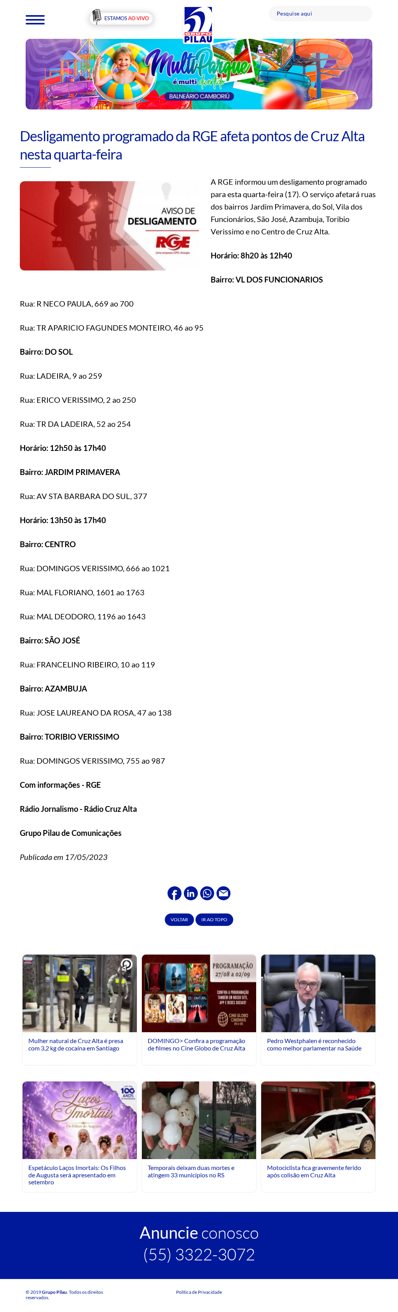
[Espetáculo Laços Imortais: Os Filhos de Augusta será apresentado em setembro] (80, 1156)
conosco (199, 1232)
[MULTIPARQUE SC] (199, 73)
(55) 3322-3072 (199, 1254)
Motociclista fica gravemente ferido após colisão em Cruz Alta (314, 1171)
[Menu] (35, 19)
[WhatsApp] (207, 892)
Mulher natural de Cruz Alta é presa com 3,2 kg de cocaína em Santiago (75, 1044)
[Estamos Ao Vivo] (121, 19)
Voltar (179, 919)
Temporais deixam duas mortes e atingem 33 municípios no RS (191, 1171)
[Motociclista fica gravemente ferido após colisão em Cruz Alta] (318, 1147)
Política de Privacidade (199, 1292)
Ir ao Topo (214, 919)
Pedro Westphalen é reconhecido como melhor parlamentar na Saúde (314, 1044)
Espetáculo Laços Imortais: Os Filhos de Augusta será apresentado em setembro (77, 1174)
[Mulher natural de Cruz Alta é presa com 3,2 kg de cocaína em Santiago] (80, 996)
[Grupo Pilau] (198, 24)
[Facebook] (175, 892)
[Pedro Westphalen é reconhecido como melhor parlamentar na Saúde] (318, 1025)
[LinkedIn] (191, 892)
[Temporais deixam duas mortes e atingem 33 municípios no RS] (199, 1119)
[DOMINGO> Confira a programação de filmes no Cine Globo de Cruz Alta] (199, 992)
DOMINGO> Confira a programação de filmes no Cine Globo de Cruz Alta (196, 1044)
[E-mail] (223, 892)
